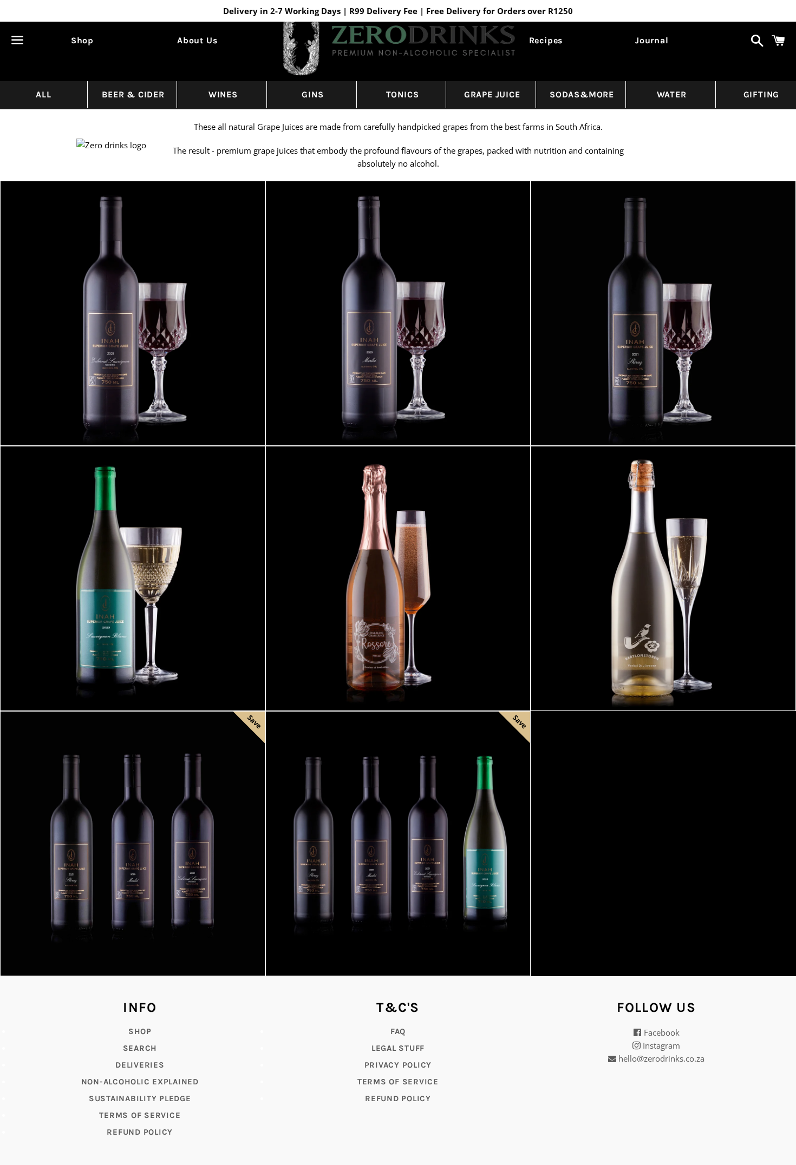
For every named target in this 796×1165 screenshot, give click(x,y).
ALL (43, 94)
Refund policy (140, 1132)
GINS (312, 94)
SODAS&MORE (582, 94)
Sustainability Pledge (140, 1098)
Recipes (546, 40)
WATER (672, 94)
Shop (82, 40)
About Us (197, 40)
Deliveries (140, 1065)
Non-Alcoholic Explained (140, 1082)
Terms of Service (139, 1115)
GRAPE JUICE (492, 94)
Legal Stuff (398, 1048)
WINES (223, 94)
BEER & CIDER (133, 94)
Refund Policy (398, 1098)
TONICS (402, 94)
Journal (652, 40)
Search (140, 1048)
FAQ (398, 1031)
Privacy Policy (398, 1065)
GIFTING (761, 94)
